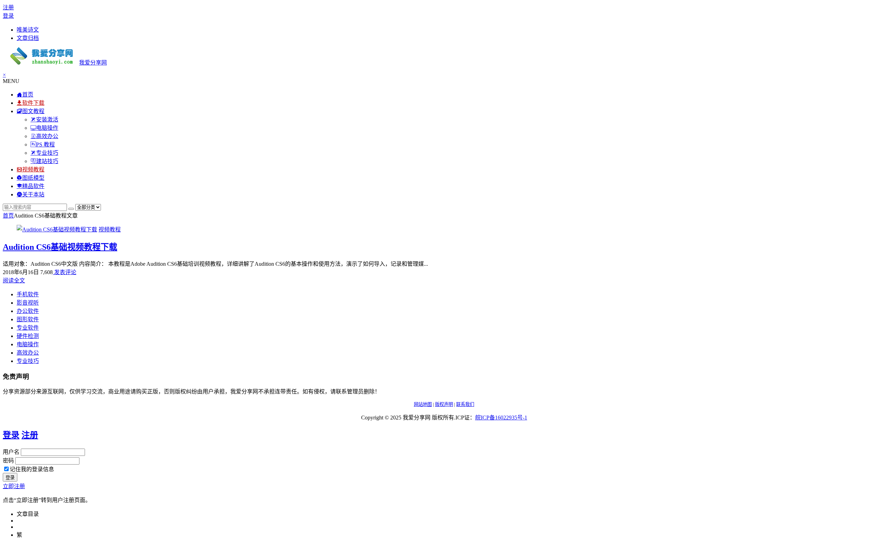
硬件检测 (28, 336)
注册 (8, 7)
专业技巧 (28, 361)
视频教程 (110, 229)
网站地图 (423, 404)
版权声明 (444, 404)
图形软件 (28, 319)
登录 (8, 16)
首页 (8, 216)
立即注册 (14, 486)
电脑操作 (28, 344)
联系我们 (465, 404)
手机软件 (28, 294)
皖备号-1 (501, 417)
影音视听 (28, 303)
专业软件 (28, 328)
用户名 (11, 452)
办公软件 (28, 311)
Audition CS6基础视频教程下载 (60, 247)
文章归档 (28, 38)
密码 (8, 461)
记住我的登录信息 (32, 469)
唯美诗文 (28, 30)
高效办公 (28, 353)
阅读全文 (14, 280)
